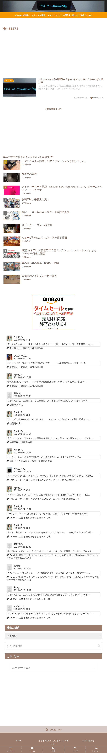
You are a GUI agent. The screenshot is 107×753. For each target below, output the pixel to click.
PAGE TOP (55, 729)
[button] (99, 645)
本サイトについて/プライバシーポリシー (53, 742)
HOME (18, 741)
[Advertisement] (53, 52)
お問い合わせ (88, 741)
